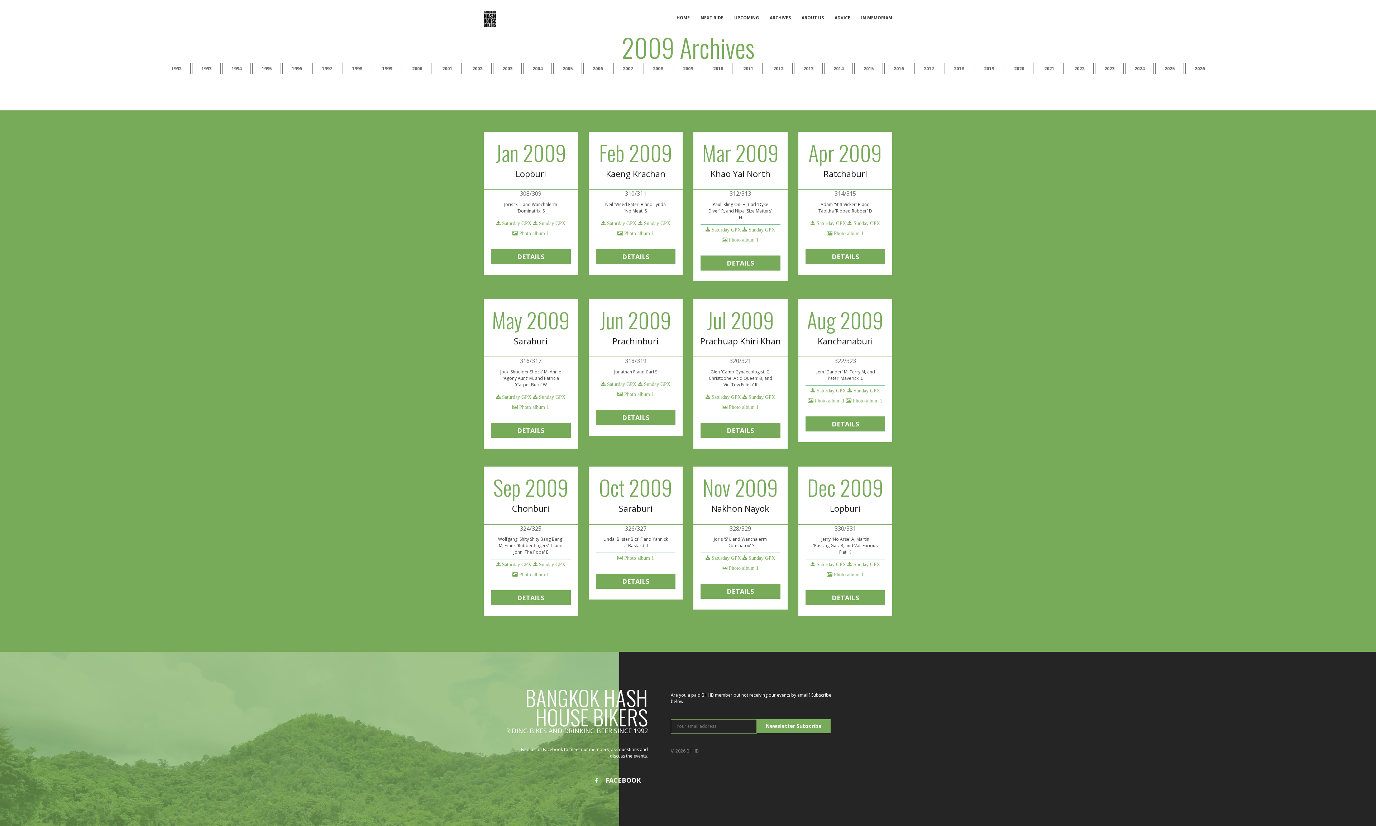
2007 (628, 68)
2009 (688, 68)
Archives (780, 18)
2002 (477, 68)
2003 (507, 68)
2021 (1049, 68)
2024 (1139, 68)
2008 (658, 68)
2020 (1019, 68)
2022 (1079, 68)
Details (530, 256)
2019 (989, 68)
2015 (869, 68)
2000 (417, 68)
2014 (838, 68)
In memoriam (876, 18)
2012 (778, 68)
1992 (176, 68)
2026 (1200, 68)
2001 (447, 68)
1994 (236, 68)
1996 (297, 68)
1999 (387, 68)
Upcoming (746, 18)
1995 (267, 68)
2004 (537, 68)
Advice (842, 18)
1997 (327, 68)
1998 (357, 68)
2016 (899, 68)
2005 (568, 68)
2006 (598, 68)
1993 (206, 68)
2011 (748, 68)
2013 (808, 68)
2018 (959, 68)
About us (813, 18)
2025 (1170, 68)
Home (683, 18)
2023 (1109, 68)
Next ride (712, 18)
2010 (718, 68)
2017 (929, 68)
